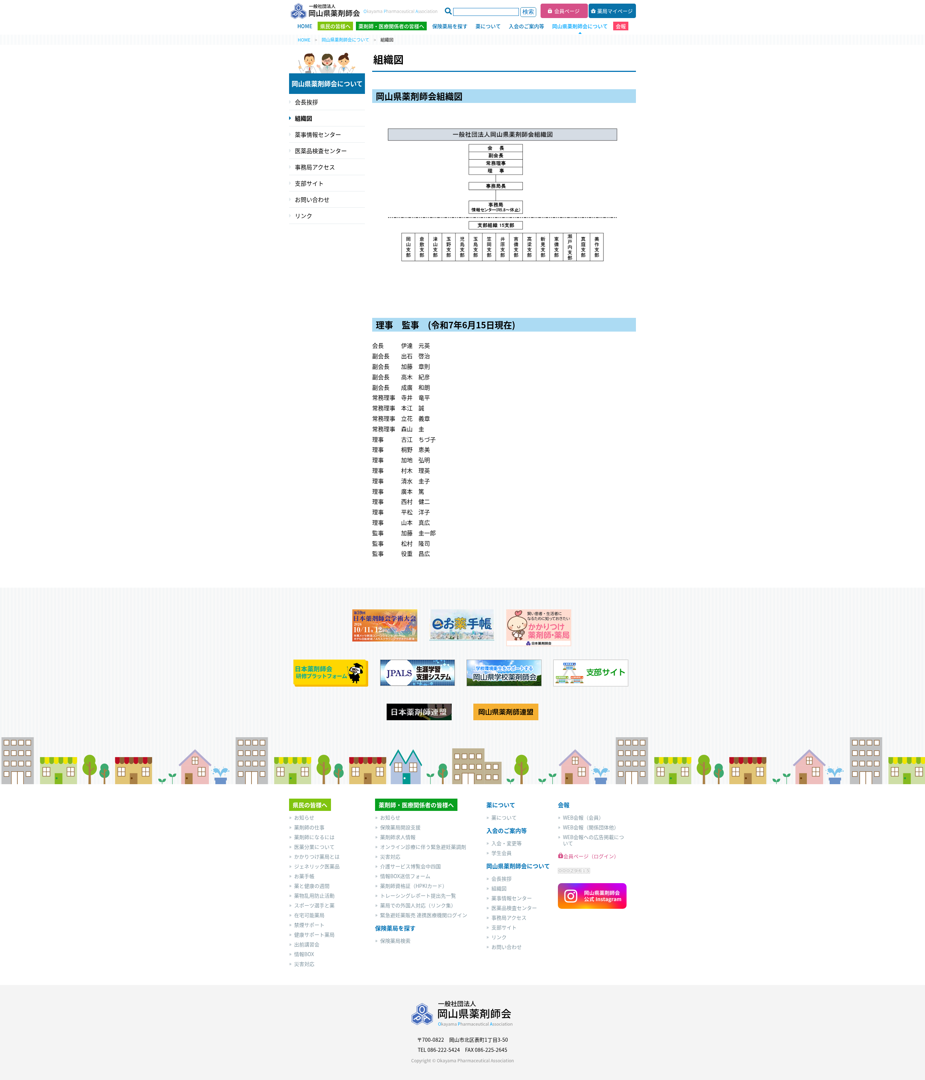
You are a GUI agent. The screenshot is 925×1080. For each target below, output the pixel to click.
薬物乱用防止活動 (314, 896)
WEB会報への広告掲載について (593, 840)
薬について (504, 818)
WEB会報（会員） (583, 818)
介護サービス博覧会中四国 (410, 866)
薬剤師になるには (314, 837)
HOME (304, 39)
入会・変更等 (506, 843)
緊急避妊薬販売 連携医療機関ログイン (423, 915)
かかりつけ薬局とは (317, 857)
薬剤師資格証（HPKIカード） (413, 886)
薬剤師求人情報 (398, 837)
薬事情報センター (318, 134)
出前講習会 (306, 944)
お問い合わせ (312, 199)
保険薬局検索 (395, 941)
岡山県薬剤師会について (345, 39)
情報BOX (304, 954)
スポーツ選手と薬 (314, 905)
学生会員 (501, 853)
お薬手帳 (304, 876)
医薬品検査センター (321, 150)
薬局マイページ (615, 10)
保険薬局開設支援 (400, 827)
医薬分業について (314, 847)
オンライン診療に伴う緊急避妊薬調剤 (423, 847)
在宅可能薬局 (309, 915)
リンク (303, 215)
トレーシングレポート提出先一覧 (418, 896)
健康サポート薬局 (314, 935)
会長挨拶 (306, 102)
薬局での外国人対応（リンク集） (418, 905)
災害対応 (304, 964)
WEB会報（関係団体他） (591, 827)
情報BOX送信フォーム (405, 876)
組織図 (303, 118)
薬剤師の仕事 (309, 827)
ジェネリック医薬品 (317, 866)
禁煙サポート (309, 925)
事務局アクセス (315, 167)
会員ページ (567, 10)
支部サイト (309, 183)
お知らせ (304, 818)
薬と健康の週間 (312, 886)
